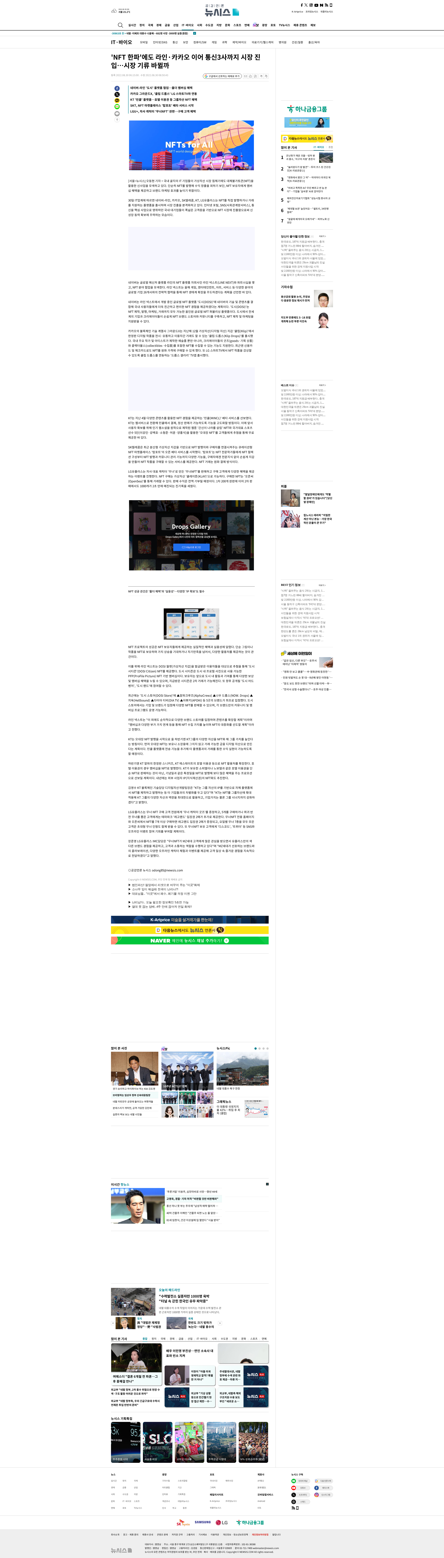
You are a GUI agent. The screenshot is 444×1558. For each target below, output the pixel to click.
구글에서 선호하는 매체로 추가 (224, 76)
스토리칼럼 (182, 1480)
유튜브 (302, 1487)
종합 (145, 1339)
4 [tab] (267, 1048)
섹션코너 (166, 1501)
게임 (214, 42)
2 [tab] (259, 1048)
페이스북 (325, 1487)
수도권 (209, 25)
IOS (259, 1507)
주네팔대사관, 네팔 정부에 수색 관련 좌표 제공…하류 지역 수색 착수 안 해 (230, 1375)
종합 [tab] (330, 147)
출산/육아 (314, 42)
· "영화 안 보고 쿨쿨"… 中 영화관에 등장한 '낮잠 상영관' (307, 671)
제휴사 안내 (147, 1534)
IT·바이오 (188, 25)
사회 (199, 25)
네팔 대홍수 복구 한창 (228, 1088)
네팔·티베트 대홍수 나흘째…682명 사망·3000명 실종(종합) (149, 33)
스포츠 (237, 25)
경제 (158, 25)
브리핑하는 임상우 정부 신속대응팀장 (131, 1095)
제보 (313, 25)
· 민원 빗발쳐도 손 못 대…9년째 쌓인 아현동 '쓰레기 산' (307, 677)
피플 (284, 486)
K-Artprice (297, 11)
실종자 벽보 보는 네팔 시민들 (127, 1114)
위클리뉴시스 (327, 11)
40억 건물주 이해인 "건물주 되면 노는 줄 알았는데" (193, 1213)
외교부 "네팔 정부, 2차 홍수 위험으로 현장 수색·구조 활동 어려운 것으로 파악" (135, 1392)
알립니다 (276, 1534)
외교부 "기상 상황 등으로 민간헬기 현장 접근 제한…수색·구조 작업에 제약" (202, 1397)
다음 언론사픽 (325, 1480)
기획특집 (181, 1494)
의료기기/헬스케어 (263, 42)
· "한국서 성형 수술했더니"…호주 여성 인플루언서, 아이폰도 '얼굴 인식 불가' (307, 689)
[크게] (266, 76)
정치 (142, 25)
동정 (185, 1507)
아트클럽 (166, 1487)
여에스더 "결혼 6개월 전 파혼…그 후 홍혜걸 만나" (135, 1379)
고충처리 (190, 1534)
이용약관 (215, 1534)
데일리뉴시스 (183, 1501)
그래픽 (213, 1487)
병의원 (283, 42)
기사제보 (203, 1534)
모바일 (144, 42)
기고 (180, 1487)
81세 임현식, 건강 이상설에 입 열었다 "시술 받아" (193, 1220)
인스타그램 (325, 1494)
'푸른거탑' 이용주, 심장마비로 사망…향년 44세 (191, 1192)
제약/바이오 (239, 42)
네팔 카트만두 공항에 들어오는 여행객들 (133, 1101)
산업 (175, 25)
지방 (219, 25)
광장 (264, 25)
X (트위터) (303, 1494)
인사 (164, 1507)
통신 (175, 42)
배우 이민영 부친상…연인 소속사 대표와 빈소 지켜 (189, 1353)
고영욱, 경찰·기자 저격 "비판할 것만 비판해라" (191, 1199)
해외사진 (229, 1480)
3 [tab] (263, 1048)
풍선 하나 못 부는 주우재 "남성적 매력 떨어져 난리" (193, 1206)
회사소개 (115, 1534)
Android (261, 1501)
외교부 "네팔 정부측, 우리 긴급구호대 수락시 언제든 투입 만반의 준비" (135, 1403)
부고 (174, 1507)
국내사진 (213, 1480)
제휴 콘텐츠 (300, 25)
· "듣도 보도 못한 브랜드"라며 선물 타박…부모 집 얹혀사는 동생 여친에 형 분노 (307, 683)
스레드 (302, 1501)
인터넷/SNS (160, 42)
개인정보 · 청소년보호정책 (235, 1534)
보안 (185, 42)
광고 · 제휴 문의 (130, 1534)
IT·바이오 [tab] (319, 147)
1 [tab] (255, 1048)
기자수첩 (287, 287)
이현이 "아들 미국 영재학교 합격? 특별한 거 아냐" (202, 1375)
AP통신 (261, 1480)
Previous (113, 1323)
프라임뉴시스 (312, 11)
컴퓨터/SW (199, 42)
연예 (247, 25)
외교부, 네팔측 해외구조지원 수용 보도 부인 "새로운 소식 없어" (230, 1397)
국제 (150, 25)
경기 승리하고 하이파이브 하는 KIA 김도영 (134, 1088)
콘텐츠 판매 (162, 1534)
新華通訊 (262, 1487)
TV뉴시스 (284, 25)
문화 (227, 25)
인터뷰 (165, 1494)
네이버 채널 (302, 1480)
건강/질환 (297, 42)
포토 (273, 25)
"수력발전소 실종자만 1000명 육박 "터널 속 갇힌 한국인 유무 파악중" (184, 1298)
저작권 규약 (177, 1534)
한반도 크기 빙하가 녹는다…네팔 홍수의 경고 (201, 1326)
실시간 (132, 25)
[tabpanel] (243, 1073)
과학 (224, 42)
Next (220, 1323)
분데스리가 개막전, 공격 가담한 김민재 (132, 1108)
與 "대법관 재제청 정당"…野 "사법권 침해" (149, 1326)
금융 (167, 25)
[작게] (261, 76)
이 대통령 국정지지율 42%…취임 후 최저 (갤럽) (228, 1109)
